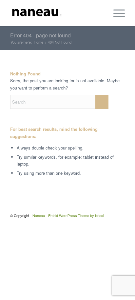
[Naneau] (56, 13)
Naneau (38, 215)
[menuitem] (116, 13)
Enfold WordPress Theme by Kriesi (76, 215)
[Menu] (116, 13)
